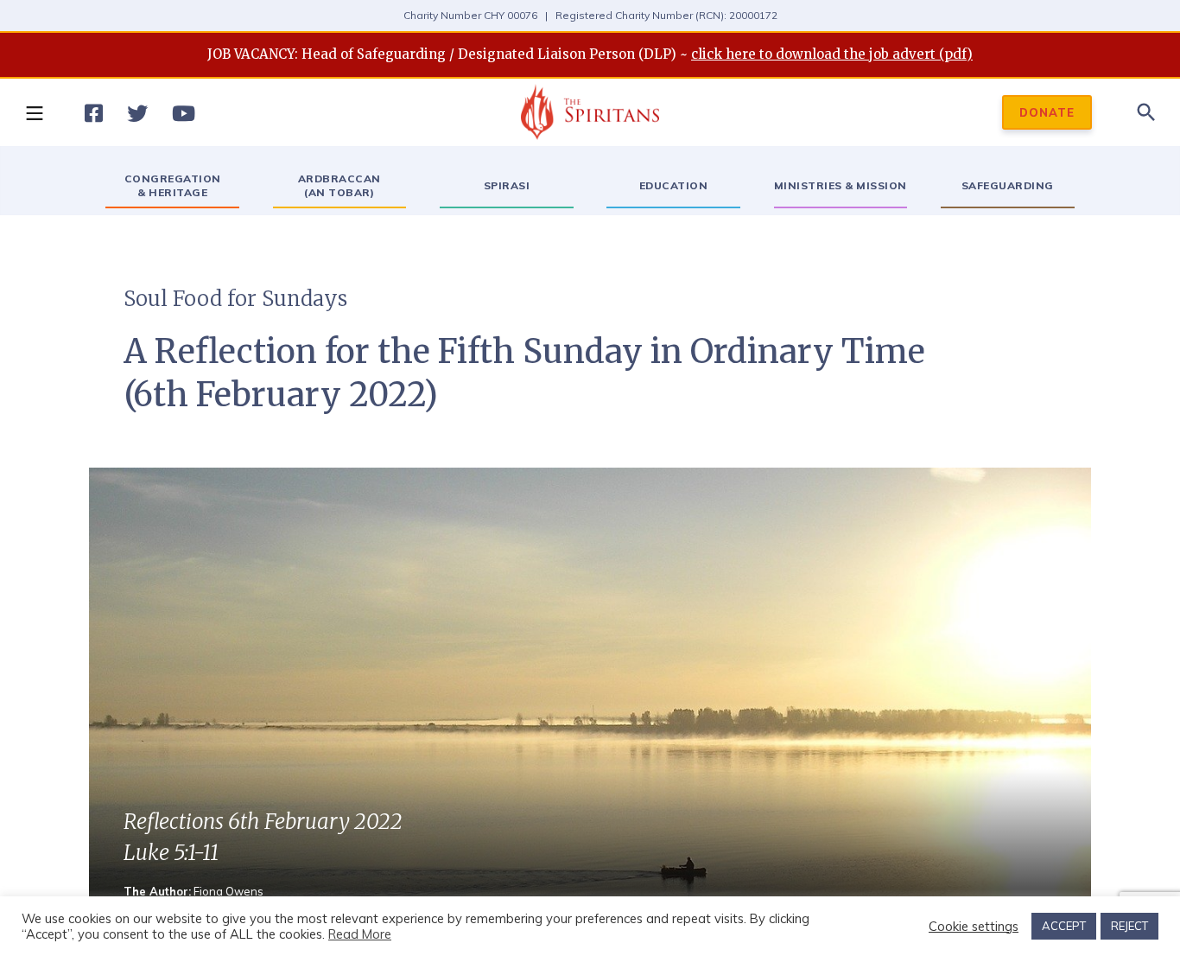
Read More (359, 934)
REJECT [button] (1129, 926)
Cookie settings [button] (973, 926)
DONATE (1047, 112)
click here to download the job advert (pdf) (832, 54)
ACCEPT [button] (1064, 926)
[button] (33, 112)
